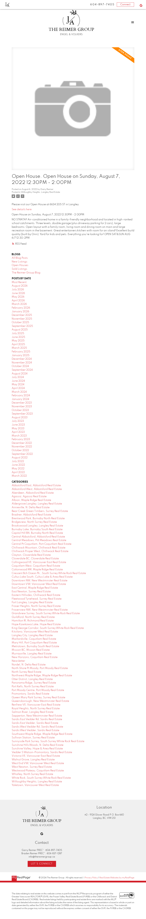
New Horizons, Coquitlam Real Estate (35, 657)
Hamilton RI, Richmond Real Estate (33, 620)
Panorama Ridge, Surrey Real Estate (34, 683)
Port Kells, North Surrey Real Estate (33, 686)
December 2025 (22, 315)
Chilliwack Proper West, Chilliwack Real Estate (40, 551)
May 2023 (18, 428)
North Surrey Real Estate (26, 672)
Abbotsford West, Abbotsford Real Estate (37, 489)
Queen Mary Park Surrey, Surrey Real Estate (38, 697)
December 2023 (22, 403)
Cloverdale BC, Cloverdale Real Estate (35, 558)
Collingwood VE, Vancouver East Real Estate (39, 562)
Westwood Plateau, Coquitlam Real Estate (38, 770)
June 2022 (18, 465)
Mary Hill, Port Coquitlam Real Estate (34, 642)
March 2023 (19, 436)
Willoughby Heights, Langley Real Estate (40, 192)
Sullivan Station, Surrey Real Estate (33, 737)
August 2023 (20, 417)
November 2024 (22, 362)
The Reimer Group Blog (26, 272)
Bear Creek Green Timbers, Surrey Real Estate (40, 511)
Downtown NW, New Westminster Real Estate (39, 580)
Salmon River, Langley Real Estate (32, 712)
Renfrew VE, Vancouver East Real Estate (36, 705)
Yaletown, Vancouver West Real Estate (35, 785)
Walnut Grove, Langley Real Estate (33, 759)
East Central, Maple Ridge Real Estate (35, 588)
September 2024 (22, 370)
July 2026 (18, 289)
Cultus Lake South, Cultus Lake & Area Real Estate (42, 577)
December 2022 (22, 443)
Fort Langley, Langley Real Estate (32, 602)
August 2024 (20, 373)
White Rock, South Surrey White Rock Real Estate (41, 778)
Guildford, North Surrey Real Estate (33, 617)
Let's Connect (42, 864)
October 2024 (20, 366)
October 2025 (20, 322)
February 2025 (21, 351)
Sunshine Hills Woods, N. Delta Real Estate (37, 745)
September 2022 (22, 454)
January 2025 (20, 355)
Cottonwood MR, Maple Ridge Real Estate (37, 569)
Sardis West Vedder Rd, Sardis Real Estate (37, 727)
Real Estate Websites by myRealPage (116, 878)
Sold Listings (19, 269)
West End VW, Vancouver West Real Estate (38, 763)
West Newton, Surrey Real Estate (32, 767)
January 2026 (20, 311)
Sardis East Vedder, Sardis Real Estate (35, 723)
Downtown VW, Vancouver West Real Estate (39, 584)
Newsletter (18, 661)
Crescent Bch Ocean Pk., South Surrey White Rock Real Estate (49, 573)
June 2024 (18, 381)
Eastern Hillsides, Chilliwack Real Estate (36, 595)
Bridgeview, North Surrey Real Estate (34, 522)
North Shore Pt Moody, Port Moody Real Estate (40, 668)
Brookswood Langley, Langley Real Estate (37, 525)
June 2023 (18, 425)
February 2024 (21, 395)
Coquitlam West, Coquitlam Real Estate (36, 566)
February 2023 (21, 439)
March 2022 (19, 476)
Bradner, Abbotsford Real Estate (31, 514)
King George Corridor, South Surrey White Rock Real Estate (48, 628)
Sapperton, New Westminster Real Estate (37, 716)
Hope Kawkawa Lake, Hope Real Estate (36, 624)
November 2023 (22, 406)
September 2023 (22, 414)
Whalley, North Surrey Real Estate (32, 774)
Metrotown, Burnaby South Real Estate (35, 646)
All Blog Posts (20, 258)
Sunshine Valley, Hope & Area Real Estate (37, 748)
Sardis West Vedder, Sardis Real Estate (35, 730)
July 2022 (18, 461)
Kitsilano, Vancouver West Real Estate (35, 631)
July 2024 (18, 377)
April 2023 (18, 432)
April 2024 (18, 388)
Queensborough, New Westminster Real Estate (40, 701)
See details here (22, 209)
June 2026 (18, 293)
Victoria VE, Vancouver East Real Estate (36, 756)
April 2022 (18, 472)
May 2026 (18, 297)
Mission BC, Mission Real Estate (31, 650)
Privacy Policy (91, 878)
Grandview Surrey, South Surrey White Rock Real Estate (46, 613)
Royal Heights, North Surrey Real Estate (36, 708)
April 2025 (18, 344)
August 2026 (20, 286)
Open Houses (20, 265)
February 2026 (21, 308)
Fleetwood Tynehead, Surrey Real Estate (37, 599)
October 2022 (20, 450)
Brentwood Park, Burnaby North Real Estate (38, 518)
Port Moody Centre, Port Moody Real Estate (38, 690)
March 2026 (19, 304)
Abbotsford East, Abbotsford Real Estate (36, 485)
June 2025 (18, 337)
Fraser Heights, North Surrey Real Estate (36, 606)
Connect (125, 4)
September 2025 (22, 326)
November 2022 (22, 446)
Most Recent (19, 282)
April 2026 (18, 300)
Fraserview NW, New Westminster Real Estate (40, 610)
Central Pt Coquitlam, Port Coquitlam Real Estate (41, 544)
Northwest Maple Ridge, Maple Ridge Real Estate (42, 675)
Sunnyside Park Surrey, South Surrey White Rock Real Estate (48, 741)
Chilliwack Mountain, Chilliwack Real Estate (38, 547)
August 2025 (20, 329)
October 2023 (20, 410)
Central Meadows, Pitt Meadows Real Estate (39, 540)
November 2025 (22, 319)
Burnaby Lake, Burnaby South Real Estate (37, 529)
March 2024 (19, 392)
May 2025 (18, 340)
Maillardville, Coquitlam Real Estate (34, 639)
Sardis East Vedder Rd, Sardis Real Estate (37, 719)
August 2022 (20, 457)
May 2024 (18, 384)
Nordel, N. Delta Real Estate (29, 664)
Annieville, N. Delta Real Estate (31, 507)
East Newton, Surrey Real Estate (31, 591)
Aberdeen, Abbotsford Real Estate (33, 493)
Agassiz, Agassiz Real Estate (29, 496)
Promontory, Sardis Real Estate (30, 694)
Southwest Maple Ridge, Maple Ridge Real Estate (42, 734)
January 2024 (20, 399)
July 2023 (18, 421)
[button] (141, 5)
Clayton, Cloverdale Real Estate (31, 555)
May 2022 (18, 468)
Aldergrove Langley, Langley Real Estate (37, 503)
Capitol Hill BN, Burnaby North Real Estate (37, 533)
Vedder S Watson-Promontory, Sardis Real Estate (42, 752)
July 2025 (18, 333)
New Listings (19, 261)
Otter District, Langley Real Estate (32, 679)
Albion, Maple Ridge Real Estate (31, 500)
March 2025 (19, 348)
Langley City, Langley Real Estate (32, 635)
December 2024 (22, 359)
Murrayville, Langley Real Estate (32, 653)
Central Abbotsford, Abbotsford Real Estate (38, 536)
